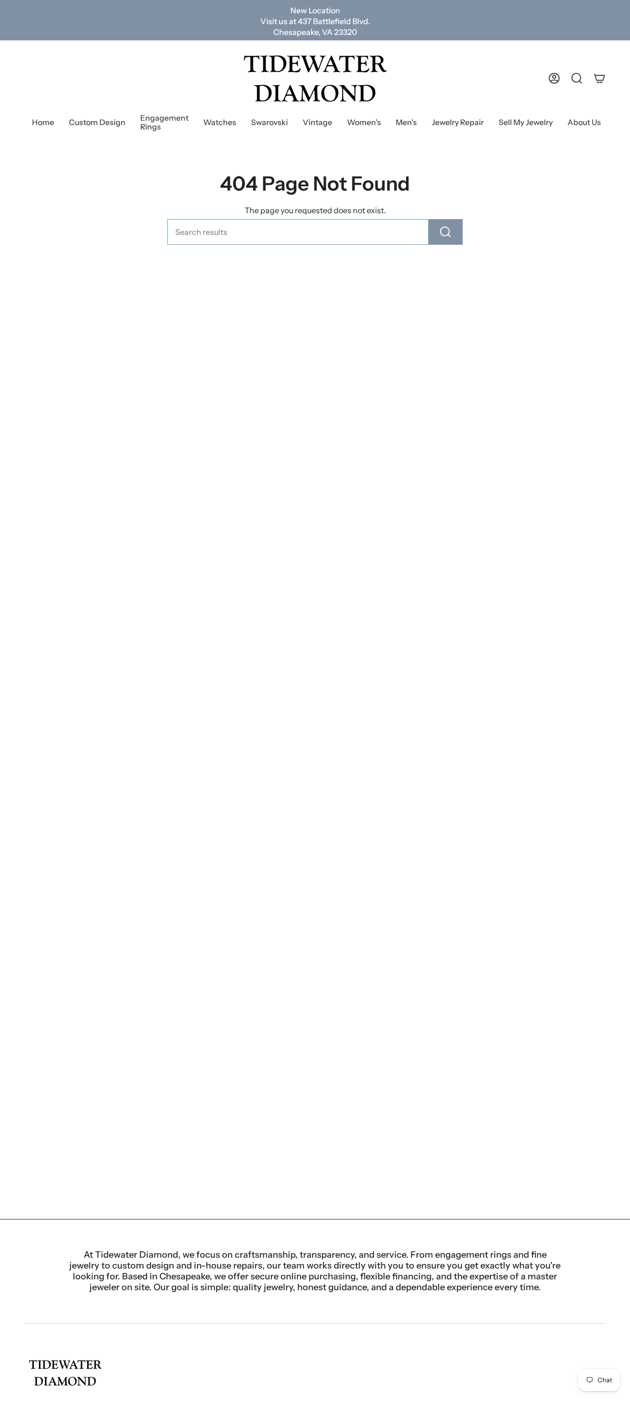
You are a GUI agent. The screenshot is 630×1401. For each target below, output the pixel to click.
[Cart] (599, 78)
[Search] (446, 232)
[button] (164, 123)
